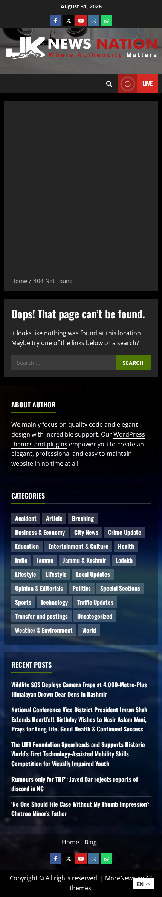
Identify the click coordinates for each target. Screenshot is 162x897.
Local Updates (93, 574)
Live (147, 83)
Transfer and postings (41, 616)
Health (126, 546)
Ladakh (124, 560)
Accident (26, 518)
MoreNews (120, 878)
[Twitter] (68, 20)
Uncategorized (94, 616)
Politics (81, 588)
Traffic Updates (95, 602)
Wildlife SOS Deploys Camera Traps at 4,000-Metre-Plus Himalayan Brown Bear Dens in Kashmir (79, 689)
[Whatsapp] (106, 20)
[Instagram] (93, 20)
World (89, 630)
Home (70, 842)
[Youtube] (81, 20)
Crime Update (124, 532)
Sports (23, 602)
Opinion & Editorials (39, 588)
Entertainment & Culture (78, 546)
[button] (12, 83)
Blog (90, 842)
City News (86, 532)
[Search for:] (63, 362)
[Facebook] (55, 20)
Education (27, 546)
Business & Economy (40, 532)
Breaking (83, 518)
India (21, 560)
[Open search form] (109, 83)
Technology (54, 602)
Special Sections (120, 588)
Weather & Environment (44, 630)
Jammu (45, 560)
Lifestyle (25, 574)
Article (54, 518)
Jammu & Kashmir (84, 560)
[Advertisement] (81, 191)
